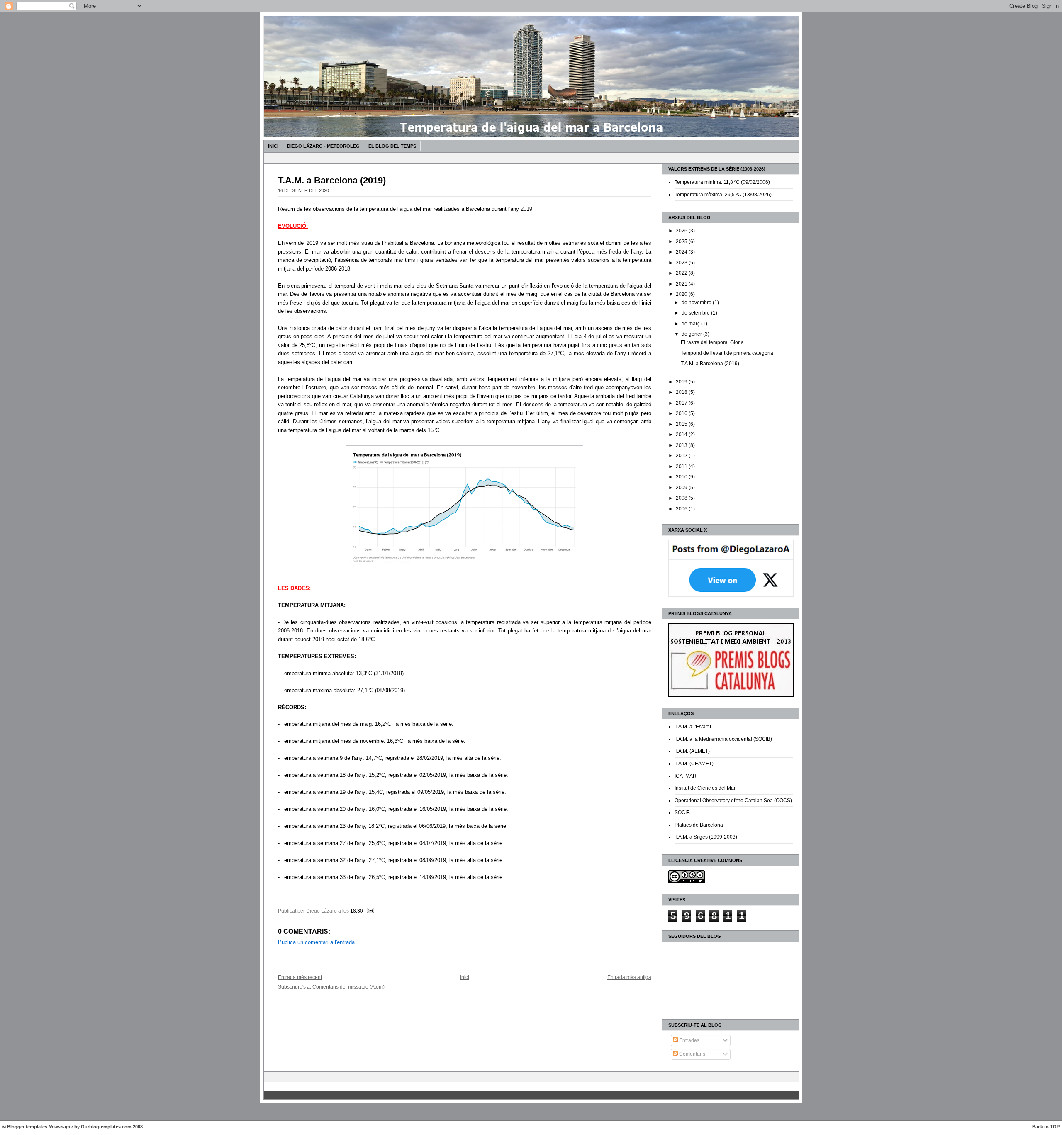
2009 (682, 488)
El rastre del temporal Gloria (712, 342)
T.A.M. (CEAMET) (694, 763)
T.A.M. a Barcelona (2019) (710, 363)
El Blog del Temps (392, 146)
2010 (682, 477)
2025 (682, 241)
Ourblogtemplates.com (106, 1126)
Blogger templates (27, 1126)
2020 (682, 294)
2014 (682, 434)
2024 (682, 252)
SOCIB (682, 812)
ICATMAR (686, 776)
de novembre (697, 302)
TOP (1055, 1126)
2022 (682, 273)
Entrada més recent (300, 977)
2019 (682, 382)
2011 (682, 466)
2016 (682, 413)
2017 (682, 403)
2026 (682, 231)
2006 (682, 509)
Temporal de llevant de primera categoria (727, 353)
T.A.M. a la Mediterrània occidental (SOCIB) (723, 739)
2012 (682, 456)
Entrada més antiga (629, 977)
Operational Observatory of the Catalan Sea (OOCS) (733, 800)
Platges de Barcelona (699, 825)
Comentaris (691, 1054)
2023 (682, 263)
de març (691, 324)
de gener (692, 334)
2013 (682, 445)
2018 (682, 392)
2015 (682, 424)
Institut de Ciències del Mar (705, 788)
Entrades (688, 1040)
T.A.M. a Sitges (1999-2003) (706, 837)
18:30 (356, 910)
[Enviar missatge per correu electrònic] (369, 910)
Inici (273, 146)
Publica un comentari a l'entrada (316, 942)
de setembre (696, 313)
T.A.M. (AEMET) (692, 751)
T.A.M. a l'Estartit (693, 727)
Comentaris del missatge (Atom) (348, 986)
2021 (682, 284)
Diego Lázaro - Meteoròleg (323, 146)
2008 (682, 498)
